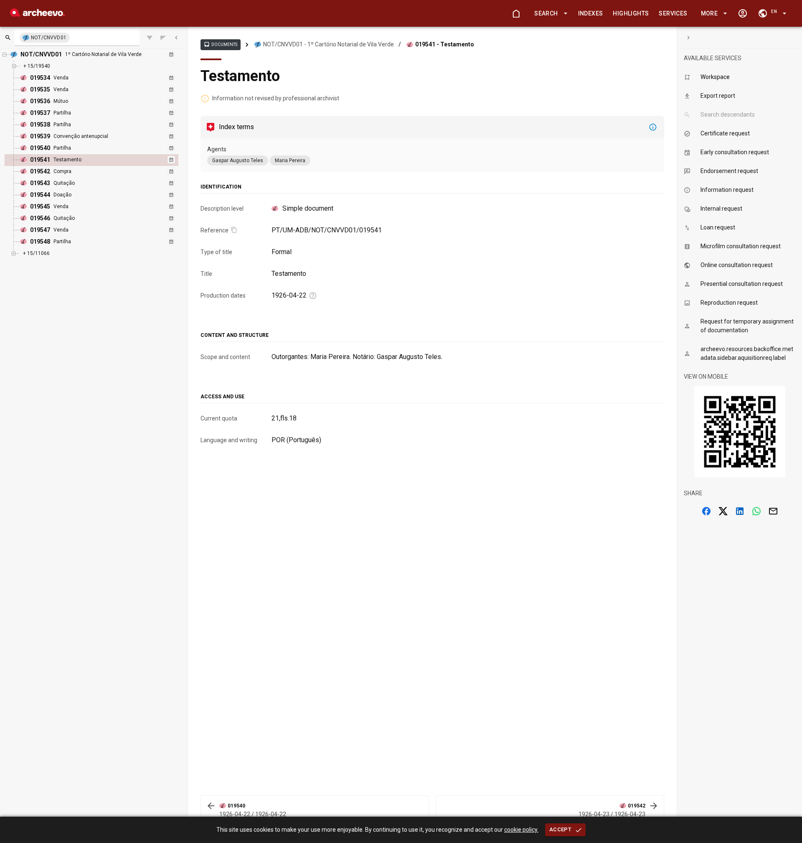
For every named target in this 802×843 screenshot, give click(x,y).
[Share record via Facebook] (706, 511)
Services (673, 13)
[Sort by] (149, 37)
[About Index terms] (653, 127)
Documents (220, 44)
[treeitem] (100, 160)
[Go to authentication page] (742, 13)
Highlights (631, 13)
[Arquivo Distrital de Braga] (37, 14)
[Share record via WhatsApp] (756, 511)
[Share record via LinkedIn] (739, 511)
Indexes (590, 13)
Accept (560, 829)
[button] (549, 13)
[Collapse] (176, 37)
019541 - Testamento (444, 44)
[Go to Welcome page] (516, 13)
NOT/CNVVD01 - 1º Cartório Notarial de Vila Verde (328, 44)
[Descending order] (163, 37)
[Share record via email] (773, 511)
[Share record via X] (723, 511)
